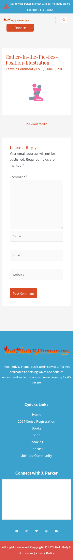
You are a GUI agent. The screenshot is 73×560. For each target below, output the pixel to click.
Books (36, 428)
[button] (64, 20)
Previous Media (36, 124)
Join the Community (36, 455)
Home (36, 414)
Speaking (36, 442)
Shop (36, 435)
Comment (18, 177)
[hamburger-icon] (51, 20)
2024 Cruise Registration (36, 421)
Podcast (36, 448)
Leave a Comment (19, 69)
